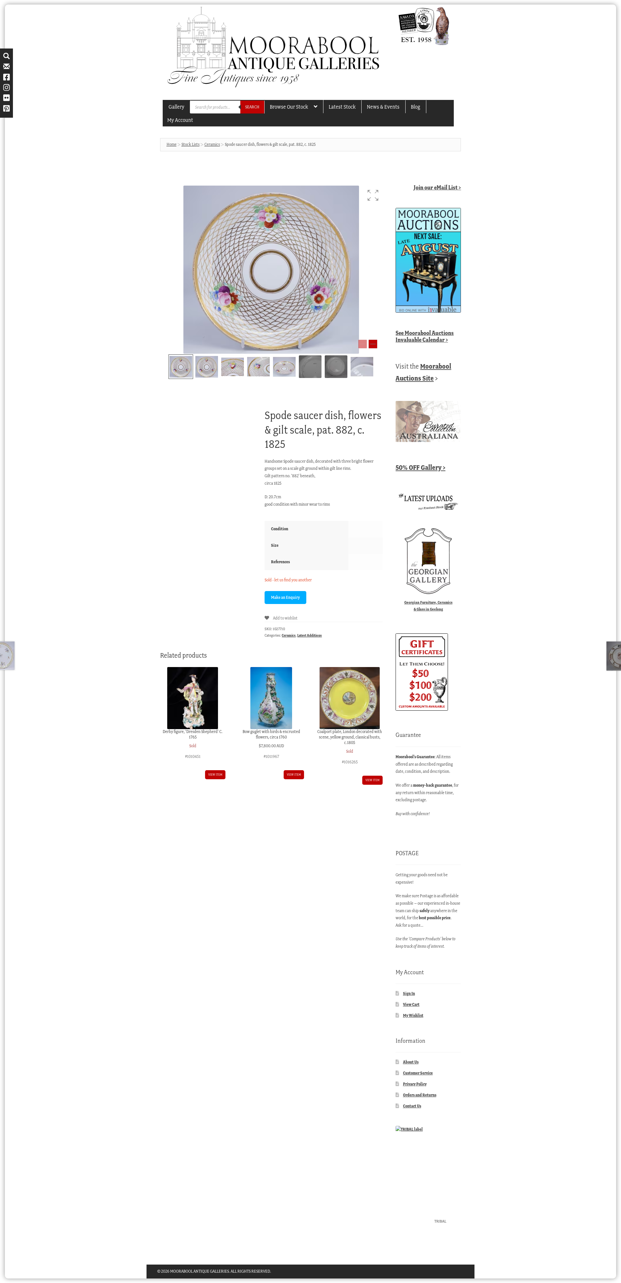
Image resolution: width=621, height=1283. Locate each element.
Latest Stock (342, 106)
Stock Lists (190, 144)
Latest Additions (309, 635)
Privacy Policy (415, 1084)
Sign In (409, 993)
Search (252, 106)
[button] (373, 195)
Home (172, 144)
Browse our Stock (289, 106)
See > (425, 336)
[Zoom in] (372, 344)
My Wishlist (413, 1015)
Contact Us (412, 1106)
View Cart (411, 1004)
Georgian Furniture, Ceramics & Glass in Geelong (428, 605)
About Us (411, 1062)
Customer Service (418, 1073)
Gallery (176, 106)
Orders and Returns (419, 1095)
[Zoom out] (362, 344)
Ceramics (212, 144)
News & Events (383, 106)
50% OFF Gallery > (420, 467)
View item (215, 774)
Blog (415, 106)
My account (180, 120)
